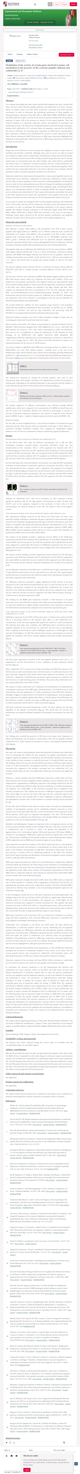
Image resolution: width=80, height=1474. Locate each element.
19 (46, 820)
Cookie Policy (40, 1462)
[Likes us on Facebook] (16, 1456)
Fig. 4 (41, 710)
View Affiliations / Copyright (17, 84)
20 (34, 832)
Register (65, 4)
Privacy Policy (28, 1465)
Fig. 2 (24, 471)
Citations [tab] (19, 54)
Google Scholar (22, 1113)
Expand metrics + (13, 95)
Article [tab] (10, 54)
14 (9, 802)
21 (36, 832)
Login (57, 4)
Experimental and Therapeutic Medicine (23, 11)
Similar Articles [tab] (32, 54)
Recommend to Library (36, 47)
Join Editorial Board (11, 15)
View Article (37, 1125)
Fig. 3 (8, 638)
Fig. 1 (57, 386)
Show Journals (40, 30)
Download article (66, 55)
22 (65, 847)
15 (23, 812)
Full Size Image (33, 41)
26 (22, 890)
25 (39, 875)
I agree (27, 1470)
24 (37, 875)
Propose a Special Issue (12, 18)
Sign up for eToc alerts (35, 45)
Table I (17, 358)
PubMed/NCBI (34, 1113)
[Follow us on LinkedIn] (11, 1456)
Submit (73, 4)
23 (41, 867)
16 (43, 820)
